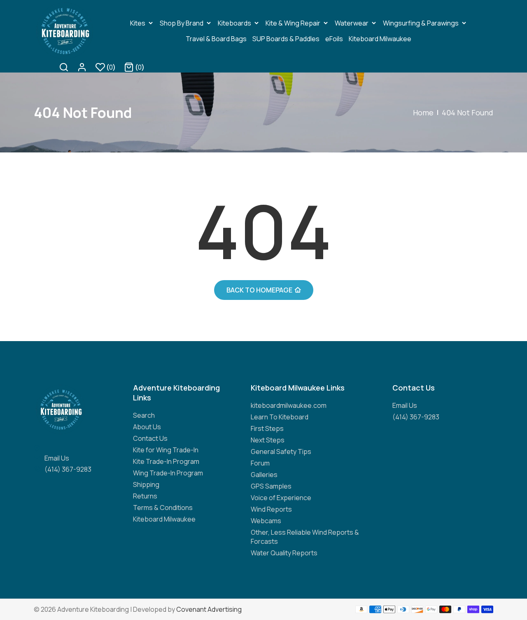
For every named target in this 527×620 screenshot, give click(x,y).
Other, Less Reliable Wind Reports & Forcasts (305, 537)
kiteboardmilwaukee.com (288, 405)
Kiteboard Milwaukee (164, 519)
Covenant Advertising (209, 609)
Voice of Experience (281, 497)
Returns (145, 496)
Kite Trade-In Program (166, 461)
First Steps (267, 428)
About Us (147, 426)
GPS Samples (271, 486)
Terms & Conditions (163, 507)
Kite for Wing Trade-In (165, 449)
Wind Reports (271, 509)
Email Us (56, 458)
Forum (260, 463)
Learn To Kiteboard (279, 416)
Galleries (264, 474)
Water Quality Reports (284, 552)
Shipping (146, 484)
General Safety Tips (281, 451)
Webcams (266, 520)
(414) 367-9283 (67, 469)
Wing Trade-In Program (168, 472)
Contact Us (150, 438)
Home (423, 112)
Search (144, 415)
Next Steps (267, 440)
